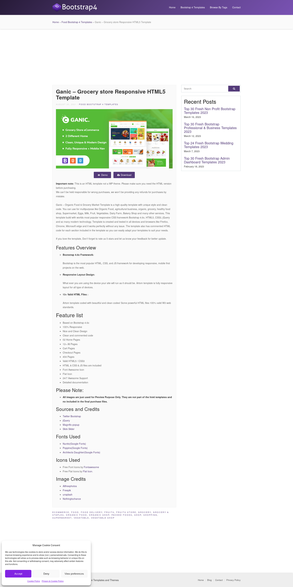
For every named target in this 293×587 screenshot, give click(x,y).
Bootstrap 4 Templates (193, 7)
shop (137, 514)
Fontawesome (91, 467)
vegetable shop (103, 517)
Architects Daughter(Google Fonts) (81, 452)
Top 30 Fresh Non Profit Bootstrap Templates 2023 (209, 110)
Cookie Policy (33, 581)
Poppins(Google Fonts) (75, 448)
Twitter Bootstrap (72, 416)
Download (125, 175)
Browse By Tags (218, 7)
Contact (236, 7)
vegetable (81, 517)
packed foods (122, 514)
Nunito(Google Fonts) (74, 443)
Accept (18, 573)
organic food (76, 514)
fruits (109, 512)
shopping (150, 514)
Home (172, 7)
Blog (209, 580)
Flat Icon (87, 471)
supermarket (62, 517)
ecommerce (60, 512)
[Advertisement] (146, 56)
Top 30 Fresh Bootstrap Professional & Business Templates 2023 (210, 128)
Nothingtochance (72, 498)
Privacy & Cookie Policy (53, 581)
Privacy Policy (233, 580)
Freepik (67, 490)
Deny (46, 573)
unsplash (67, 494)
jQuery (66, 420)
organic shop (99, 514)
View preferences (74, 573)
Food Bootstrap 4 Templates (77, 22)
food (75, 512)
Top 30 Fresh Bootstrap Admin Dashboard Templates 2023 (207, 160)
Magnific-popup (71, 424)
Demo (104, 175)
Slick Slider (68, 429)
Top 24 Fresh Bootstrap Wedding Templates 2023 (208, 144)
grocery (144, 512)
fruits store (126, 512)
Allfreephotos (70, 486)
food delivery (91, 512)
